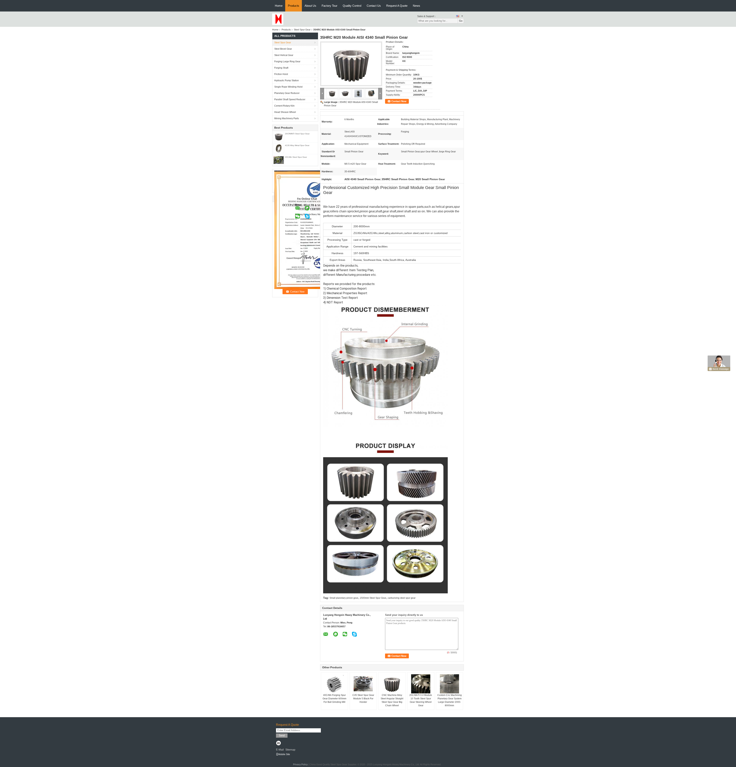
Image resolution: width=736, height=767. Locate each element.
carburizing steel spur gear (402, 598)
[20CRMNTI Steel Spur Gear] (278, 136)
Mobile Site (284, 754)
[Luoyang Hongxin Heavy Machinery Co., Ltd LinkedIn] (278, 743)
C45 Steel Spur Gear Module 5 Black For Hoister (363, 698)
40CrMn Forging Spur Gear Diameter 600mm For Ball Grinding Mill (334, 698)
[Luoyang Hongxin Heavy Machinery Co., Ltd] (277, 19)
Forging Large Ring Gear (287, 61)
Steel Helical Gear (283, 55)
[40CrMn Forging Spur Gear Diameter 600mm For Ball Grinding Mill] (334, 684)
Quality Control (352, 5)
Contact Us (374, 5)
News (416, 5)
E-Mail (280, 749)
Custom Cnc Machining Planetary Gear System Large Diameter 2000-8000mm (449, 700)
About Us (310, 5)
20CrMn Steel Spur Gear (296, 157)
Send (282, 735)
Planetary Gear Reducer (287, 93)
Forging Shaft (281, 68)
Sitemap (290, 749)
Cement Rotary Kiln (284, 105)
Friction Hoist (281, 74)
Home (279, 5)
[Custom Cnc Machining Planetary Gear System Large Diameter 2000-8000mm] (449, 683)
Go (460, 20)
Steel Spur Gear (302, 29)
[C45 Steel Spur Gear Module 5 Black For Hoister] (363, 683)
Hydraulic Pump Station (286, 80)
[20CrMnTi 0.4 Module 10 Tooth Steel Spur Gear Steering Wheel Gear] (420, 683)
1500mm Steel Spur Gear (373, 598)
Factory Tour (329, 5)
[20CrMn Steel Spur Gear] (279, 159)
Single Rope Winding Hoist (288, 86)
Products (293, 5)
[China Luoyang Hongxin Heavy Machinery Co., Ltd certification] (314, 229)
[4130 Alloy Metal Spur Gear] (278, 148)
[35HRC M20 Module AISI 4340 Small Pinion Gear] (351, 64)
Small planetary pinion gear (343, 598)
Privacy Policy (300, 764)
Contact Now (398, 101)
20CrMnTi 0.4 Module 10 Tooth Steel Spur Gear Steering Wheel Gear (420, 700)
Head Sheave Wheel (285, 112)
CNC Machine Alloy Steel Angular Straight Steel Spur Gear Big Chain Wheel (392, 700)
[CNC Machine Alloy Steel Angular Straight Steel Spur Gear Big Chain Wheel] (392, 683)
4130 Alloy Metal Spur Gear (297, 145)
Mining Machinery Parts (286, 118)
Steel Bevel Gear (283, 49)
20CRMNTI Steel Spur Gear (297, 134)
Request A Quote (396, 5)
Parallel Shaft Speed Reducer (289, 99)
